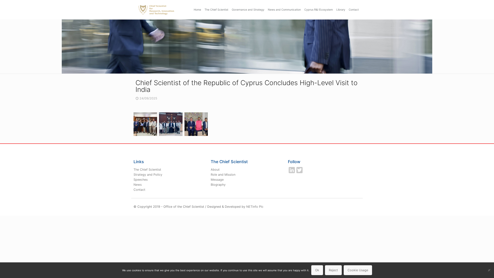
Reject (333, 270)
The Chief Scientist (147, 169)
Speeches (141, 179)
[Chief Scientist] (156, 9)
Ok (317, 270)
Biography (218, 184)
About (215, 169)
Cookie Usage (358, 270)
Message (217, 179)
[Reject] (489, 270)
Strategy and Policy (148, 174)
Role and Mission (223, 174)
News (138, 184)
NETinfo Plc (254, 206)
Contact (139, 190)
